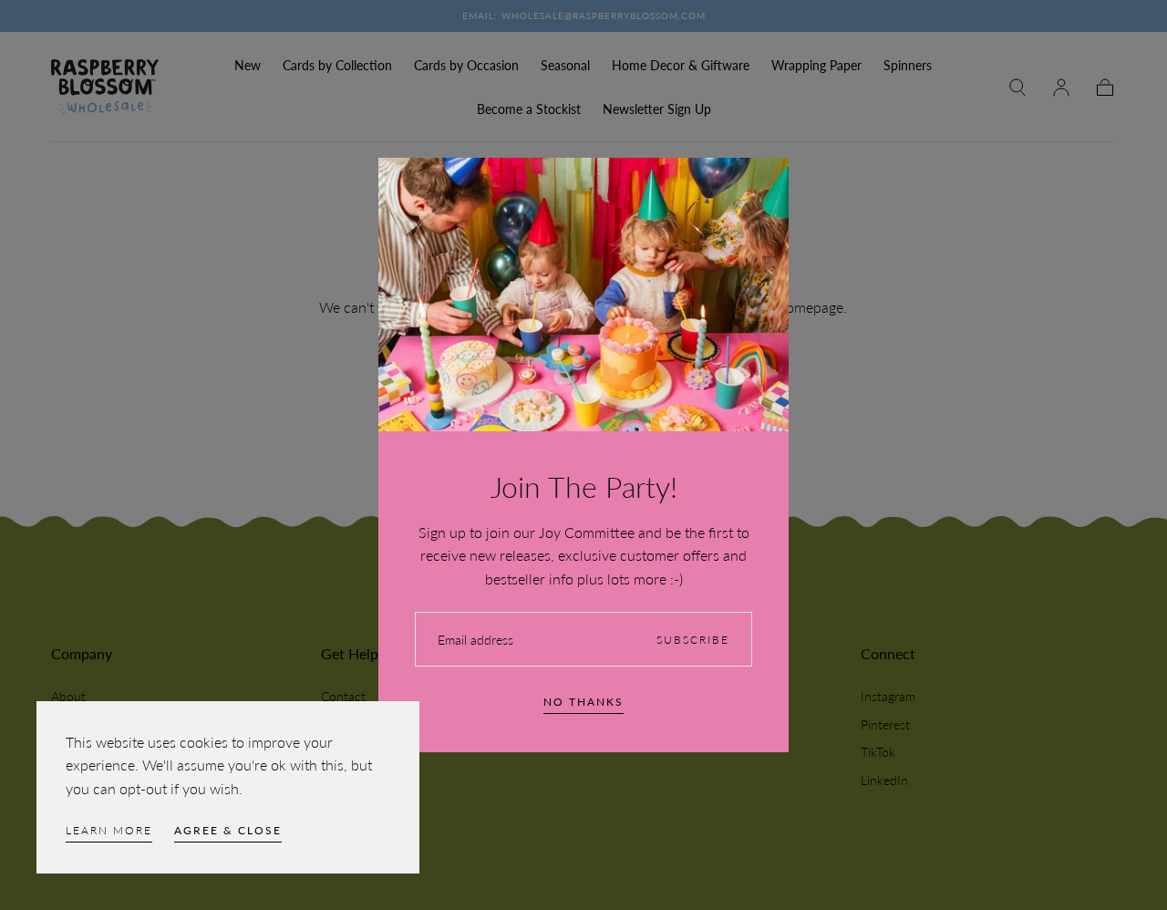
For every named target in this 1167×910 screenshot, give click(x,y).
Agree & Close (228, 830)
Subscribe (692, 639)
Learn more (109, 830)
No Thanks (583, 701)
